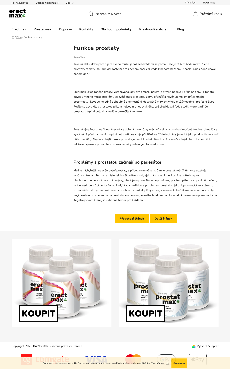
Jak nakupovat (20, 3)
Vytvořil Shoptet (208, 346)
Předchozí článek (132, 219)
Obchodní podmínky (47, 3)
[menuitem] (19, 29)
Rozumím (179, 363)
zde (167, 363)
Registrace (209, 2)
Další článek (163, 219)
